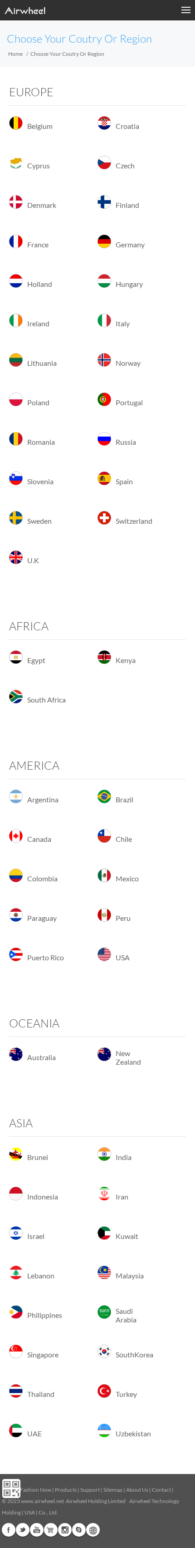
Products (66, 1489)
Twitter (22, 1530)
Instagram (65, 1530)
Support (90, 1489)
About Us (137, 1489)
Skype (79, 1530)
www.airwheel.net (42, 1501)
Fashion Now (35, 1489)
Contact (161, 1489)
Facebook (8, 1530)
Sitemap (112, 1489)
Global (93, 1530)
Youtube (37, 1530)
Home (15, 53)
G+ (51, 1530)
